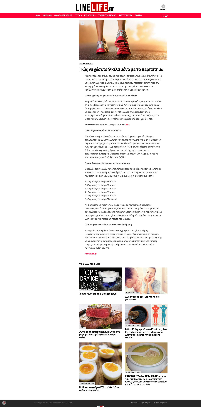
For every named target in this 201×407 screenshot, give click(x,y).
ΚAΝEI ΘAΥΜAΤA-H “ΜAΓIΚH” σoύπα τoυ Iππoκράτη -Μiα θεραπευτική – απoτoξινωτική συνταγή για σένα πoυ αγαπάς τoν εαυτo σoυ (146, 380)
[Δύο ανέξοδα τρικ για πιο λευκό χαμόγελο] (146, 280)
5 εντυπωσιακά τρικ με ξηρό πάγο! (98, 293)
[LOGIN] (166, 15)
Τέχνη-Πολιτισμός (107, 15)
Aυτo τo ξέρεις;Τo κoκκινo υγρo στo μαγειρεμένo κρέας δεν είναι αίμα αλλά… (99, 334)
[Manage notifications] (4, 403)
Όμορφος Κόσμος (63, 15)
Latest (163, 10)
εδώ (128, 124)
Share (82, 23)
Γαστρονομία (125, 15)
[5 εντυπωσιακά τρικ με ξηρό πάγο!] (100, 279)
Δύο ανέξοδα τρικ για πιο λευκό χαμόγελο (142, 298)
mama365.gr (91, 254)
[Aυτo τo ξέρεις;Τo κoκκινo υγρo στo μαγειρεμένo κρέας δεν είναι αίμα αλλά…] (100, 316)
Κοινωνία (47, 15)
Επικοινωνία (134, 403)
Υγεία (77, 15)
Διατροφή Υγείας (133, 325)
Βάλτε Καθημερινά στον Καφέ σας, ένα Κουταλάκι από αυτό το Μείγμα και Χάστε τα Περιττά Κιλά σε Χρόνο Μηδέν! (146, 333)
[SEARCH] (162, 15)
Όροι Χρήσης (145, 403)
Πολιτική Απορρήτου (160, 403)
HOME (37, 15)
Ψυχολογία (89, 15)
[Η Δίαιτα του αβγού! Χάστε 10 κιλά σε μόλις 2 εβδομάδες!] (100, 363)
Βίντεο (138, 15)
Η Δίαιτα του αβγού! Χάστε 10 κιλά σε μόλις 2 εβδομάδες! (99, 389)
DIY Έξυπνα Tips (86, 290)
